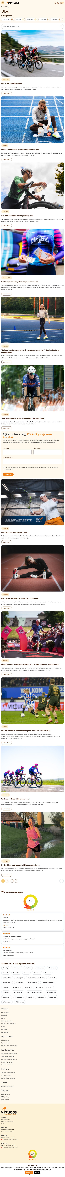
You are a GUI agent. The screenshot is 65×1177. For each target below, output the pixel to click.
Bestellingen (5, 1040)
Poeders (16, 987)
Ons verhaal (5, 1012)
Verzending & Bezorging (9, 1053)
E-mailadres (7, 458)
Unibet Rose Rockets (8, 1078)
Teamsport (6, 997)
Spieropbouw (39, 987)
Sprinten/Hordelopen (34, 992)
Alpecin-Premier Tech (8, 1073)
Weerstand (52, 997)
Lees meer (6, 93)
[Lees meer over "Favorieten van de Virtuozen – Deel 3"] (32, 502)
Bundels (5, 973)
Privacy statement (7, 1062)
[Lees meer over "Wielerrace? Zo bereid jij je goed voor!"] (32, 769)
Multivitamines (32, 982)
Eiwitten (48, 973)
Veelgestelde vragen (7, 1056)
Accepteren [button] (29, 1172)
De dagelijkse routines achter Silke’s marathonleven (20, 865)
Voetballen (40, 997)
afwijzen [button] (37, 1172)
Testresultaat (5, 1043)
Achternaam (37, 448)
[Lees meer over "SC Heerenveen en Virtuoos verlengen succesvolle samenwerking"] (32, 700)
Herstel (19, 19)
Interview (31, 19)
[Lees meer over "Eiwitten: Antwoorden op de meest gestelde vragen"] (32, 119)
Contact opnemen (7, 1065)
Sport (50, 987)
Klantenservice (7, 1050)
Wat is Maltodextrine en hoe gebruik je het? (17, 216)
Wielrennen (7, 1002)
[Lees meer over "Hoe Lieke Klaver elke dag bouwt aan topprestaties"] (32, 568)
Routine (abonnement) (8, 1024)
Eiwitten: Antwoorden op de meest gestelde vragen (20, 149)
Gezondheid (7, 978)
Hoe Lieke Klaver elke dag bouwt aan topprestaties (20, 598)
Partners (5, 1069)
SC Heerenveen (6, 1075)
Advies (4, 1082)
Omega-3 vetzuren (48, 982)
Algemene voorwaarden (9, 1059)
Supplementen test (7, 1086)
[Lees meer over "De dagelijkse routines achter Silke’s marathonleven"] (32, 835)
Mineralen (19, 982)
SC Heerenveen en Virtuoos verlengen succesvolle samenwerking (25, 731)
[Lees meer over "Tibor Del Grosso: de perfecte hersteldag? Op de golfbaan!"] (32, 388)
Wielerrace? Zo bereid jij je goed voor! (15, 799)
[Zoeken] (61, 26)
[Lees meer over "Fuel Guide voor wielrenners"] (32, 53)
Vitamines (18, 997)
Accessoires (16, 968)
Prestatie (56, 19)
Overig (5, 968)
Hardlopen (8, 19)
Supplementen (51, 992)
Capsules (16, 973)
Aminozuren (40, 968)
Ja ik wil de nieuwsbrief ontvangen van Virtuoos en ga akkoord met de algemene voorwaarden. (30, 468)
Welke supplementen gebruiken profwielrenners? (19, 282)
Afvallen (28, 968)
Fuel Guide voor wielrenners (11, 83)
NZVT (3, 1018)
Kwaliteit (4, 1015)
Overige (5, 987)
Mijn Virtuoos (7, 1036)
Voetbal (29, 997)
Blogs (3, 1026)
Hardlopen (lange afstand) (36, 978)
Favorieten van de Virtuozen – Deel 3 (14, 532)
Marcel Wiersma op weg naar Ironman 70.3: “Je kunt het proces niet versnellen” (30, 664)
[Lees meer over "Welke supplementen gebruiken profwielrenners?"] (32, 252)
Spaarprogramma (7, 1021)
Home (3, 6)
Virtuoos (5, 1009)
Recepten (4, 1029)
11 (16, 881)
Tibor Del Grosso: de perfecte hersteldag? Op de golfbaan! (22, 418)
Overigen (44, 19)
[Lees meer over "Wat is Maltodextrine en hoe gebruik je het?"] (32, 186)
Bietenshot (52, 968)
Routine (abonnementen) (9, 1046)
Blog (7, 6)
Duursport (37, 973)
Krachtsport (7, 982)
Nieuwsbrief (5, 1032)
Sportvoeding (18, 992)
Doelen (26, 973)
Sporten (6, 992)
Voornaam (6, 448)
